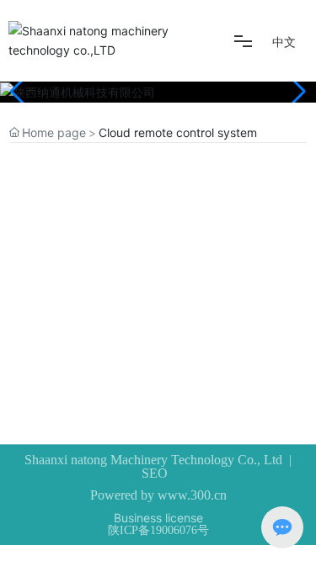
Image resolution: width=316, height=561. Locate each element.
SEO (155, 473)
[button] (296, 91)
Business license (158, 518)
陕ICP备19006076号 (158, 530)
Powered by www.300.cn (158, 495)
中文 (284, 41)
